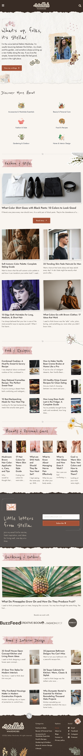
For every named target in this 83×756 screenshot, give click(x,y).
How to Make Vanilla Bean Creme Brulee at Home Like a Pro (53, 364)
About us (58, 731)
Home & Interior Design (25, 640)
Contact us (58, 737)
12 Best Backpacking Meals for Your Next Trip (13, 400)
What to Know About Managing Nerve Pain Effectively (47, 465)
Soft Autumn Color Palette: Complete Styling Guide (19, 265)
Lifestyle (38, 748)
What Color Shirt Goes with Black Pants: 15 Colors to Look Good (39, 208)
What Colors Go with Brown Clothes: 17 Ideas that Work (62, 316)
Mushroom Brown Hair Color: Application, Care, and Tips (7, 464)
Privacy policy (60, 740)
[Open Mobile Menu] (3, 5)
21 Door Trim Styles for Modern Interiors (12, 671)
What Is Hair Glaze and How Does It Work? (62, 462)
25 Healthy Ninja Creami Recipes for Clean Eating (55, 381)
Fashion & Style (18, 163)
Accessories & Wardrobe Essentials (43, 735)
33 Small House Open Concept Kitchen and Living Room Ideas (12, 653)
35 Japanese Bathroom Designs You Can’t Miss (54, 652)
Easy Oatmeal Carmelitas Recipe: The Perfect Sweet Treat (13, 383)
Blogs (57, 734)
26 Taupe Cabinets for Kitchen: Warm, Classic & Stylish (55, 672)
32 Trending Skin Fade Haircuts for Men (62, 263)
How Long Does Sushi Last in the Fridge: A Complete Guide (53, 402)
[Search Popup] (80, 5)
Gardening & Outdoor (22, 556)
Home (57, 728)
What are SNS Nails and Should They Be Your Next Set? (34, 465)
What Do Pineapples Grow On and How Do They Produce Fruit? (38, 601)
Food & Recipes (17, 351)
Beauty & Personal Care (27, 431)
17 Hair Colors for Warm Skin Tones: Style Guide (21, 464)
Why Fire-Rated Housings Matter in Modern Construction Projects (14, 693)
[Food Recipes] (34, 367)
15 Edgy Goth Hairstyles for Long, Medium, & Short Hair (18, 316)
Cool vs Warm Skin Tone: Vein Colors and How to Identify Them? (76, 465)
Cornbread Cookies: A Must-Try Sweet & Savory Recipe (13, 364)
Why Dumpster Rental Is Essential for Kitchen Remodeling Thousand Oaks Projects (54, 695)
